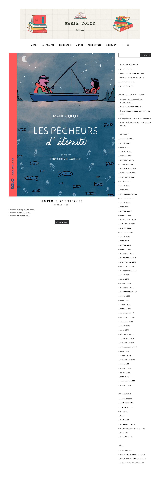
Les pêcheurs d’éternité (62, 201)
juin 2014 (125, 364)
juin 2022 (125, 143)
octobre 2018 (127, 266)
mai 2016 (125, 330)
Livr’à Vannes (128, 82)
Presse (124, 411)
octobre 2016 (127, 317)
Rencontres (95, 45)
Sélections (126, 437)
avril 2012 (126, 385)
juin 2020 (125, 203)
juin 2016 (125, 326)
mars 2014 (125, 372)
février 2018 (127, 288)
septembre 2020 (128, 194)
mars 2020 (126, 215)
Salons (124, 433)
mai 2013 (125, 377)
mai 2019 (125, 241)
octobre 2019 (127, 224)
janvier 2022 (127, 164)
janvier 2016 (127, 338)
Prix (122, 416)
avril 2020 (126, 211)
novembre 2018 (128, 262)
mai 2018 (125, 279)
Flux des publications (132, 454)
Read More (61, 222)
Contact (111, 45)
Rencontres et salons (132, 428)
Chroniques (127, 403)
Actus (79, 45)
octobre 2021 (127, 177)
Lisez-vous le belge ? (132, 78)
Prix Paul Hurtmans (140, 118)
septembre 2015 (128, 347)
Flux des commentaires (133, 459)
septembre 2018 (128, 271)
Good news (126, 407)
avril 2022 (126, 152)
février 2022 (127, 160)
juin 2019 (125, 237)
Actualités (126, 399)
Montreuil (137, 107)
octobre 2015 (127, 343)
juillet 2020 (127, 198)
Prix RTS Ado (127, 69)
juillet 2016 (126, 321)
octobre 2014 (128, 360)
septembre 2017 (128, 292)
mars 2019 (125, 249)
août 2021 (125, 181)
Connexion (126, 450)
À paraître (48, 45)
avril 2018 (126, 283)
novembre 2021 (128, 173)
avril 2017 (126, 305)
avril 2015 (126, 355)
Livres (34, 45)
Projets (124, 420)
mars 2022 (126, 156)
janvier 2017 (127, 313)
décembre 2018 (128, 258)
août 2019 (125, 228)
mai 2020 (125, 207)
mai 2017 (125, 300)
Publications (127, 424)
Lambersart (126, 103)
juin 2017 (125, 296)
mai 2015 (125, 351)
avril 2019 (126, 245)
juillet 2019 (126, 232)
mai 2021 (125, 190)
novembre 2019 (128, 220)
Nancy (123, 107)
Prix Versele (127, 86)
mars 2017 (125, 309)
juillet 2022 (127, 139)
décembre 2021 (128, 169)
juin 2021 (125, 186)
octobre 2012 (127, 381)
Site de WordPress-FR (132, 463)
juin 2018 (125, 275)
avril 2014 (126, 368)
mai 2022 (125, 147)
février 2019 (127, 254)
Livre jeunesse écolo (132, 73)
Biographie (65, 45)
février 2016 (127, 334)
